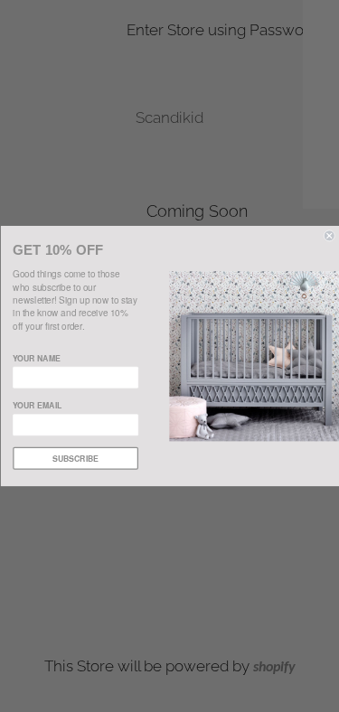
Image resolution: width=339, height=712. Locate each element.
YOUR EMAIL (37, 405)
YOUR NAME (37, 358)
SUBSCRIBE (75, 458)
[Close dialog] (329, 236)
